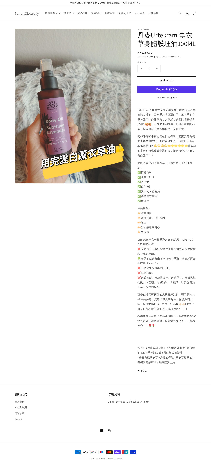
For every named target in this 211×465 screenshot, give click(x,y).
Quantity (141, 62)
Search (18, 419)
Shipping (154, 56)
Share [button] (144, 370)
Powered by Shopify (114, 458)
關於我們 (19, 401)
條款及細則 (21, 407)
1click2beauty (100, 458)
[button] (180, 13)
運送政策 (19, 413)
